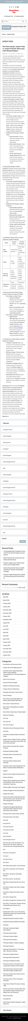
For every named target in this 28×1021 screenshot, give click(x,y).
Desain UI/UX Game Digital (10, 682)
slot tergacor (6, 908)
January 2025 (6, 645)
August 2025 (6, 623)
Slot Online (6, 862)
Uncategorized (7, 999)
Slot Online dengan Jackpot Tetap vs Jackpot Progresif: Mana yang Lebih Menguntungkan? (13, 49)
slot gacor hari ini (7, 429)
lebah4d (5, 771)
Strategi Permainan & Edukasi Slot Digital (14, 921)
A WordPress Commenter (10, 587)
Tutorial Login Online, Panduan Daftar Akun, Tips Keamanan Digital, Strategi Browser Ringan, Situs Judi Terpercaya (14, 990)
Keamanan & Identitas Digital (10, 751)
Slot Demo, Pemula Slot (9, 852)
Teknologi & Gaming (8, 946)
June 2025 (5, 629)
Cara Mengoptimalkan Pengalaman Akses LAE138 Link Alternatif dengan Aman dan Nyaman (14, 553)
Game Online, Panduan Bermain (11, 703)
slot (4, 468)
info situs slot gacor (8, 725)
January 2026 (6, 606)
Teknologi (5, 925)
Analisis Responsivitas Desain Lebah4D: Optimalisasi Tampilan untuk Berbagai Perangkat (12, 1)
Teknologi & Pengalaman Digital (11, 960)
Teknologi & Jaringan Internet (10, 954)
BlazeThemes (17, 1018)
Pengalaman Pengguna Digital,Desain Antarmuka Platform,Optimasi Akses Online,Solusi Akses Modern (12, 808)
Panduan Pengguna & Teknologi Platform (13, 790)
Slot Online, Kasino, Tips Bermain (11, 879)
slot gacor (5, 449)
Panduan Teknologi (8, 803)
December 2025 (7, 610)
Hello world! (22, 587)
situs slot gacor (7, 436)
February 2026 (6, 603)
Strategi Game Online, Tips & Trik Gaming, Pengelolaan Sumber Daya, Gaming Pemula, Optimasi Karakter (14, 913)
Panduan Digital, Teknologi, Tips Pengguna (14, 787)
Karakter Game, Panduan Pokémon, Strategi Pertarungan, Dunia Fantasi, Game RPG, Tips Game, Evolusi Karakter (14, 741)
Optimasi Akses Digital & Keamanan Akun (14, 774)
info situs (5, 718)
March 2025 (6, 639)
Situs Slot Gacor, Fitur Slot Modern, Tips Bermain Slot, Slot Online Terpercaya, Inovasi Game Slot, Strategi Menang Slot (13, 844)
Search (4, 538)
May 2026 (5, 597)
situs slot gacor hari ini (9, 462)
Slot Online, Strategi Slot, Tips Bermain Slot (14, 900)
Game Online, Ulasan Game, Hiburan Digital (14, 712)
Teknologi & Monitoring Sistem (11, 957)
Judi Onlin (5, 731)
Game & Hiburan (7, 695)
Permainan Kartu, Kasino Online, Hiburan (13, 813)
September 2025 (7, 619)
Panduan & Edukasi (8, 777)
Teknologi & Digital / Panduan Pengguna (13, 943)
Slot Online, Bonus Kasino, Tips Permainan (14, 865)
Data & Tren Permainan (9, 679)
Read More (5, 416)
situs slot (16, 326)
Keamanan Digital (7, 757)
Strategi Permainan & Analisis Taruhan (13, 918)
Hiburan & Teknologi (8, 715)
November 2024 (7, 652)
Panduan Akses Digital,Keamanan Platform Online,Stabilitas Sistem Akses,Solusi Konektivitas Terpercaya (14, 782)
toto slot (5, 519)
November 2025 (7, 613)
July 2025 (5, 626)
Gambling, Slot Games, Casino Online (12, 692)
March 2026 (6, 600)
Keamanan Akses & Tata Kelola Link (12, 754)
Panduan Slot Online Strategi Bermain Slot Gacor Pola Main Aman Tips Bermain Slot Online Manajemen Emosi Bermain (14, 798)
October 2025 (6, 616)
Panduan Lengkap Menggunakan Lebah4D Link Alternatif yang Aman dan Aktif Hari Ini (14, 576)
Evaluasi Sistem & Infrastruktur (11, 689)
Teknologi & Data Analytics (10, 939)
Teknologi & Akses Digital (10, 933)
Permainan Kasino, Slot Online (11, 817)
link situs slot (6, 442)
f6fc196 (6, 53)
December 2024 (7, 648)
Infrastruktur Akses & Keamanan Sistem (13, 728)
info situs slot (6, 721)
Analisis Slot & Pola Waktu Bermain (12, 667)
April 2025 (5, 636)
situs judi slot (6, 823)
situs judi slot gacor (8, 826)
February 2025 (6, 642)
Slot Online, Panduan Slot (9, 897)
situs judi (5, 820)
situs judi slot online (8, 830)
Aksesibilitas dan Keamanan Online (12, 664)
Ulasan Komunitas (8, 995)
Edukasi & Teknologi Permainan (11, 686)
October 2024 (6, 655)
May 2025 (5, 632)
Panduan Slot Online (8, 794)
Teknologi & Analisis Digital (10, 936)
